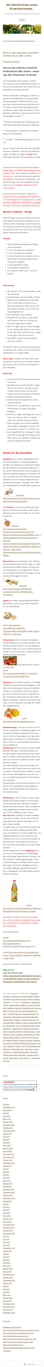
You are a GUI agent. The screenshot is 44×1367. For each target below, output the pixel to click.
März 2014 (7, 1266)
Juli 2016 (6, 1204)
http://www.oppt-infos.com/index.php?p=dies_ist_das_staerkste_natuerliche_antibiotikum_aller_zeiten (22, 955)
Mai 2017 (6, 1175)
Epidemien (34, 1017)
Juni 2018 (6, 1136)
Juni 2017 (6, 1172)
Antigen (6, 1005)
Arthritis (31, 1005)
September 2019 (9, 1107)
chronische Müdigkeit (26, 1011)
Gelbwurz (17, 1020)
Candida (11, 1011)
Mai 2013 (6, 1289)
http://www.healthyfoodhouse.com (16, 940)
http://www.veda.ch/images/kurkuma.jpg (19, 721)
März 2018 (7, 1145)
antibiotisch (35, 1002)
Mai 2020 (6, 1104)
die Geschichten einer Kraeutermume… (22, 7)
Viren (21, 1058)
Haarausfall (33, 1023)
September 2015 (9, 1233)
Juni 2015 (6, 1239)
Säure (36, 1049)
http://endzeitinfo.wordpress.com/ (15, 1336)
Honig (37, 1026)
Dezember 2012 (9, 1304)
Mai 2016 (6, 1210)
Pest (22, 1046)
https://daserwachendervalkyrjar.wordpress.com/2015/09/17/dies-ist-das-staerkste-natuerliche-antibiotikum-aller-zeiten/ (22, 979)
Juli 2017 (6, 1169)
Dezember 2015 (9, 1225)
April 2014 (6, 1263)
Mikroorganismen (26, 1040)
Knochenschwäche (15, 1032)
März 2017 (7, 1181)
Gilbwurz (19, 1023)
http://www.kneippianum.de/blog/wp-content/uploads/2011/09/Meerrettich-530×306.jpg (18, 592)
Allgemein (34, 993)
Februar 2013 (8, 1298)
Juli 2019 (6, 1113)
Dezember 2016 (9, 1189)
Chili (16, 1011)
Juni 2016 (6, 1207)
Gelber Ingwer (8, 1020)
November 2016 (9, 1192)
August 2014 (7, 1251)
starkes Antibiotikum (10, 1055)
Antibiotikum (26, 1002)
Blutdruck (18, 1008)
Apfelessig (23, 1005)
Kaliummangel (17, 1029)
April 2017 (6, 1178)
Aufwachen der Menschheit (22, 996)
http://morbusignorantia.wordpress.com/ (18, 1342)
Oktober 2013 (8, 1277)
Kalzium (26, 1029)
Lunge (23, 1037)
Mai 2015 (6, 1242)
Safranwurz (29, 1049)
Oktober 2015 (8, 1230)
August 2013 (7, 1283)
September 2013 (9, 1280)
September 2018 (9, 1131)
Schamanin (7, 1052)
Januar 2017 (7, 1186)
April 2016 (6, 1213)
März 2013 (7, 1295)
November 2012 (9, 1307)
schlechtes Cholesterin (20, 1052)
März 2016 (7, 1216)
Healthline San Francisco (12, 1327)
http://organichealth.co (12, 943)
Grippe (25, 1023)
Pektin (17, 1046)
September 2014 (9, 1248)
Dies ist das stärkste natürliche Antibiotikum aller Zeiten (20, 54)
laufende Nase (28, 1034)
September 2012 (9, 1313)
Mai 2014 (6, 1260)
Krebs (12, 1034)
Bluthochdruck (28, 1008)
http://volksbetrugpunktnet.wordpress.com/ (19, 1348)
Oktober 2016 (8, 1195)
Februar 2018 (8, 1148)
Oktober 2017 (8, 1160)
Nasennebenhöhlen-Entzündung (24, 1043)
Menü (22, 20)
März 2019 (7, 1119)
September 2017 (9, 1163)
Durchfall (11, 1014)
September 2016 (9, 1198)
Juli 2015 (6, 1236)
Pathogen (11, 1046)
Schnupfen (34, 1052)
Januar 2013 (7, 1301)
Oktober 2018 (8, 1128)
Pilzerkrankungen (17, 1049)
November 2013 (9, 1274)
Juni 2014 (6, 1257)
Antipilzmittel (14, 1005)
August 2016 (7, 1201)
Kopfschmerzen (29, 1032)
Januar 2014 (7, 1271)
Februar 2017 (8, 1183)
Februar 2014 (8, 1269)
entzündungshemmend (21, 1017)
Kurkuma (19, 1034)
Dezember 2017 (9, 1154)
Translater (7, 1351)
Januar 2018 (7, 1151)
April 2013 (6, 1292)
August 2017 (7, 1166)
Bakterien (11, 1008)
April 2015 (6, 1245)
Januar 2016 (7, 1222)
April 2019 (6, 1116)
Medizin (29, 1037)
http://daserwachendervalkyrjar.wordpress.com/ (21, 1330)
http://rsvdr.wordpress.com (13, 1345)
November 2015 (9, 1227)
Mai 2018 (6, 1139)
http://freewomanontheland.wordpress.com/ (19, 1339)
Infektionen (7, 1029)
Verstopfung (13, 1058)
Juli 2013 (6, 1286)
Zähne (26, 1058)
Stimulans (22, 1055)
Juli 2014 (6, 1254)
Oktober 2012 (8, 1310)
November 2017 (9, 1157)
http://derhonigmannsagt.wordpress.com (18, 1333)
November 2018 (9, 1125)
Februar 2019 (8, 1122)
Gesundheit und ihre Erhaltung (22, 999)
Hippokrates (10, 1026)
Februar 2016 (8, 1219)
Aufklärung (7, 996)
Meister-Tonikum (12, 1040)
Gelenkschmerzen (29, 1020)
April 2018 (6, 1142)
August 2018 (7, 1134)
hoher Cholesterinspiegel (25, 1026)
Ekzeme (18, 1014)
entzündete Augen (29, 1014)
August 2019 (7, 1110)
